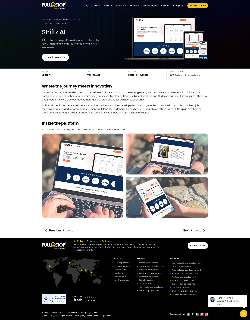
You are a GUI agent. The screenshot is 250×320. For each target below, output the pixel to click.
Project (61, 230)
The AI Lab (94, 5)
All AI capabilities (121, 262)
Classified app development (185, 294)
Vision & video (120, 269)
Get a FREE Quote (198, 5)
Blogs (88, 312)
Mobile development (148, 262)
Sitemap (107, 316)
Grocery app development (184, 284)
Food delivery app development (186, 270)
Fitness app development (183, 280)
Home (44, 19)
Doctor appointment (181, 266)
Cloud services (145, 283)
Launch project (54, 57)
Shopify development (149, 269)
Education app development (185, 273)
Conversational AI (122, 266)
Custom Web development (151, 266)
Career (82, 312)
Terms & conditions (94, 316)
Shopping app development (184, 291)
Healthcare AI (120, 276)
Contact (96, 312)
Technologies (150, 5)
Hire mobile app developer (151, 287)
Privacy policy (79, 316)
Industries (121, 5)
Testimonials (72, 312)
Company (178, 5)
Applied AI (118, 273)
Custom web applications (60, 19)
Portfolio (165, 5)
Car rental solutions (181, 287)
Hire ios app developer (149, 290)
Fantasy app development (184, 277)
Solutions (134, 5)
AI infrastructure (121, 280)
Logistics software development (186, 263)
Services (108, 5)
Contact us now (197, 245)
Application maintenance (150, 273)
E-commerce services (149, 276)
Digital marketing (147, 280)
